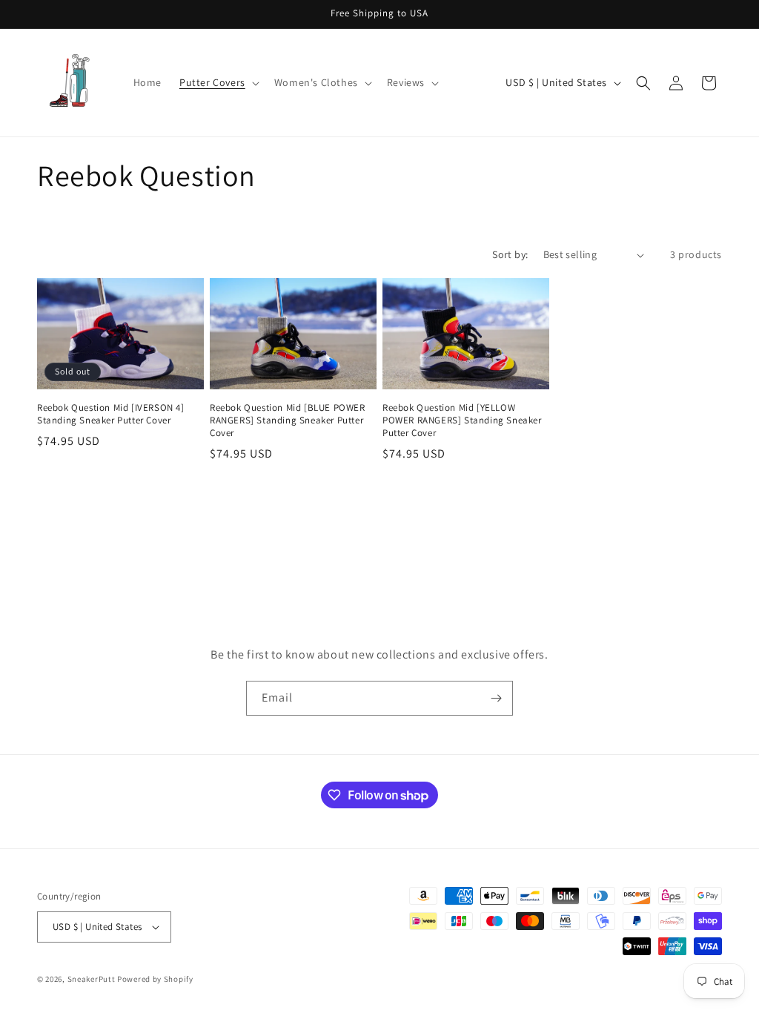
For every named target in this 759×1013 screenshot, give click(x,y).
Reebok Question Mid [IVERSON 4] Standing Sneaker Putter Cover (111, 414)
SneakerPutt (91, 979)
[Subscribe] (496, 698)
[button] (217, 82)
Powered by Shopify (155, 979)
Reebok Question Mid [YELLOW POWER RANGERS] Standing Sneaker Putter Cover (462, 420)
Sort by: (510, 254)
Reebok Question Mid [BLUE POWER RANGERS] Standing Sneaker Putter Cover (287, 420)
